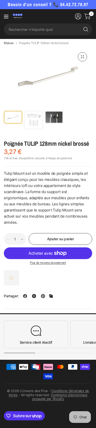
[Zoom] (82, 56)
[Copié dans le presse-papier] (51, 296)
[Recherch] (85, 29)
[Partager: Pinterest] (43, 296)
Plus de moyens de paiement (48, 262)
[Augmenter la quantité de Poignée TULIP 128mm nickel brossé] (22, 239)
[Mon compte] (78, 16)
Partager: (11, 296)
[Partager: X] (34, 296)
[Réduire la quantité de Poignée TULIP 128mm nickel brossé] (8, 239)
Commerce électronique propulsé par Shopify (60, 397)
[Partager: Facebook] (25, 296)
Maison (9, 43)
